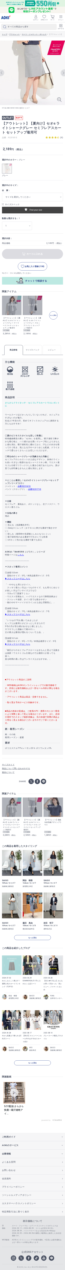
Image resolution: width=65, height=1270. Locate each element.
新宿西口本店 (14, 998)
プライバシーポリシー (13, 1187)
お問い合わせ (9, 1170)
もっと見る (32, 938)
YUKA (52, 996)
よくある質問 (9, 1162)
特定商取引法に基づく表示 (15, 1211)
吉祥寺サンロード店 (56, 998)
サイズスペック (12, 204)
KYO (30, 1047)
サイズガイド (8, 765)
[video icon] (14, 1093)
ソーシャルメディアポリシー (17, 1195)
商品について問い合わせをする (16, 768)
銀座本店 (32, 1050)
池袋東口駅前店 (35, 998)
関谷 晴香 (13, 996)
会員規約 (6, 1178)
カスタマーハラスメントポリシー (19, 1203)
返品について (8, 772)
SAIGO (31, 996)
